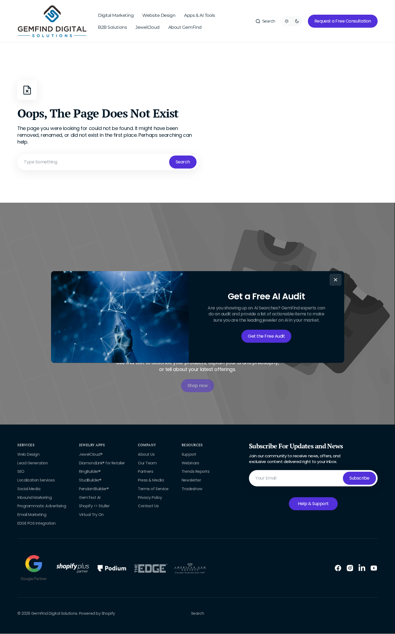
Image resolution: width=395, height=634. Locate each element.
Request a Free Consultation (342, 21)
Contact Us (148, 506)
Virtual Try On (91, 514)
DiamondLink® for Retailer (102, 463)
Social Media (28, 489)
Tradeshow (192, 489)
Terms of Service (153, 489)
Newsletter (191, 480)
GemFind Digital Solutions (54, 613)
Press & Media (151, 480)
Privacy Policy (150, 497)
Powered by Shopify (97, 613)
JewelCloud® (90, 454)
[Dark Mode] (292, 21)
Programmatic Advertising (41, 506)
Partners (145, 471)
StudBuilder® (90, 480)
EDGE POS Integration (36, 523)
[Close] (336, 280)
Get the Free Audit (266, 336)
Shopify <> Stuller (94, 506)
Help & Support (313, 503)
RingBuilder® (90, 471)
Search (183, 162)
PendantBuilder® (94, 489)
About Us (146, 454)
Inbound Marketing (34, 497)
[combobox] (107, 162)
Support (189, 454)
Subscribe (359, 478)
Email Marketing (31, 514)
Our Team (147, 463)
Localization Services (36, 480)
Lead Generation (32, 463)
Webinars (190, 463)
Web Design (28, 454)
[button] (265, 21)
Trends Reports (196, 471)
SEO (20, 471)
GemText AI (89, 497)
